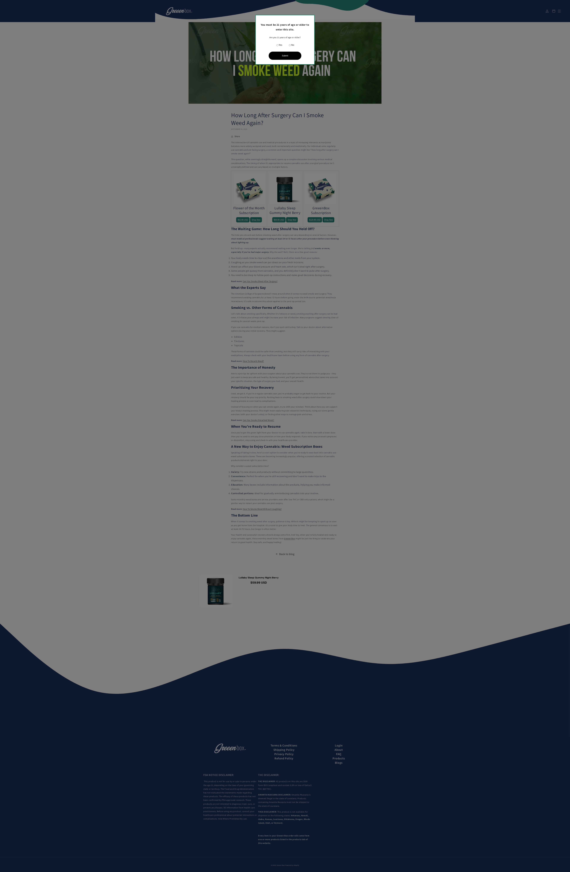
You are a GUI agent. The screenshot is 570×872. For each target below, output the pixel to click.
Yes (280, 44)
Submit (285, 56)
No (292, 44)
